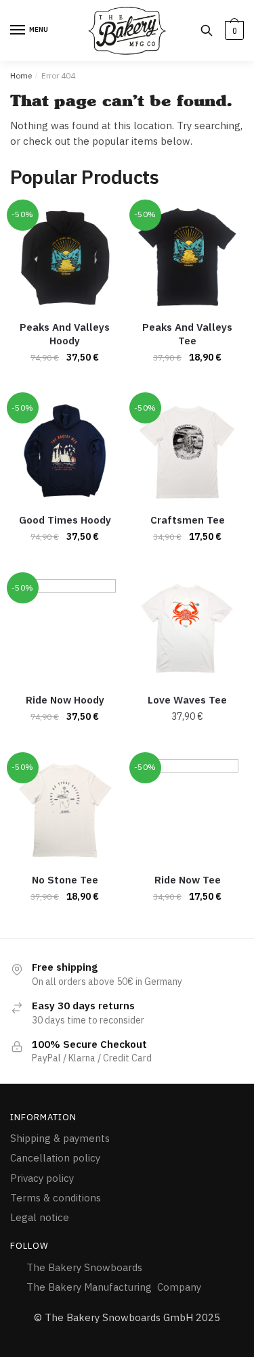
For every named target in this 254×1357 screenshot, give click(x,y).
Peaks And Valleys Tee (187, 334)
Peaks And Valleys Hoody (65, 334)
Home (21, 75)
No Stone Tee (65, 879)
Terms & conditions (55, 1197)
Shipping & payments (60, 1138)
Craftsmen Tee (187, 519)
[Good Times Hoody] (65, 450)
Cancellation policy (55, 1157)
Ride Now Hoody (65, 699)
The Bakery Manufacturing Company (113, 1287)
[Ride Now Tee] (187, 810)
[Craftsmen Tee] (187, 450)
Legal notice (39, 1217)
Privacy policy (42, 1178)
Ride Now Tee (187, 879)
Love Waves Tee (187, 699)
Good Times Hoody (65, 519)
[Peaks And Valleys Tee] (187, 257)
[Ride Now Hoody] (65, 630)
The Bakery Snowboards (85, 1267)
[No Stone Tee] (65, 810)
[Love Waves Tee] (187, 630)
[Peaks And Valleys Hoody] (65, 257)
